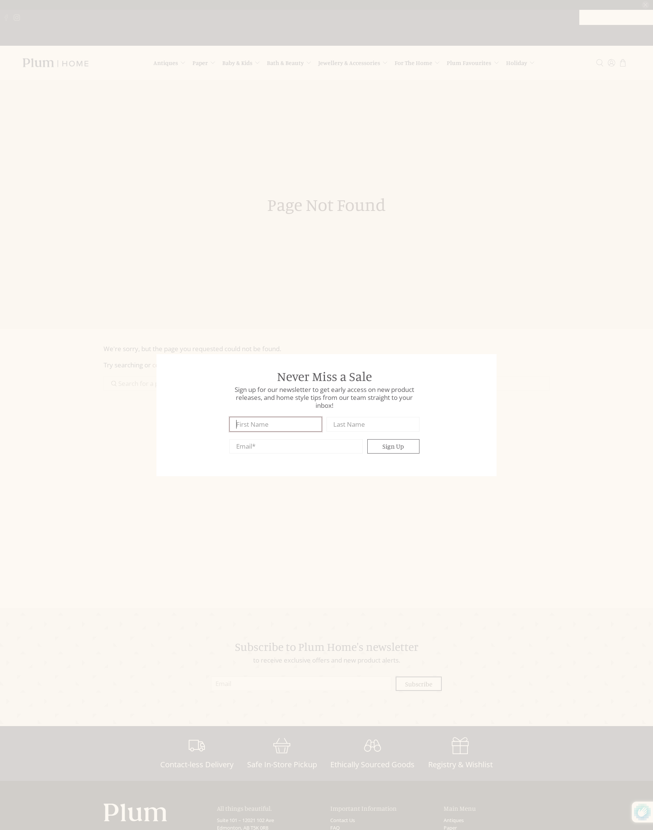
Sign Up (393, 446)
